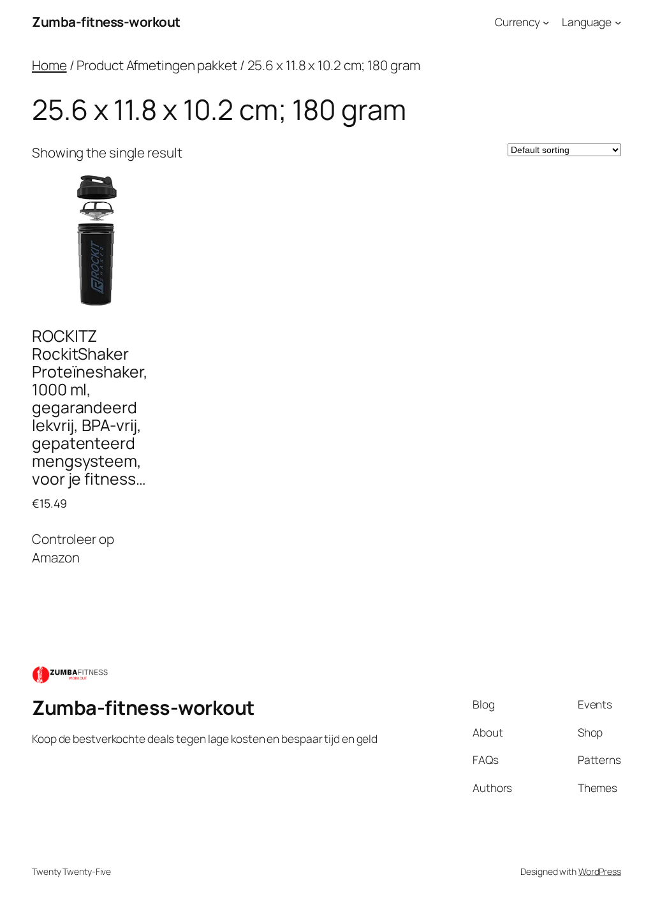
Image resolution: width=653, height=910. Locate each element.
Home (49, 65)
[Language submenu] (618, 21)
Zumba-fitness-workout (106, 22)
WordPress (599, 871)
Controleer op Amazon (73, 548)
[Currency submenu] (546, 21)
